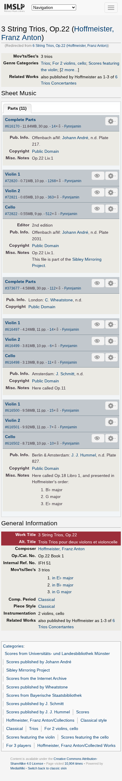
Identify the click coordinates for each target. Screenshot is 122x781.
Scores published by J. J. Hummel (38, 712)
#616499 (12, 346)
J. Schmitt (65, 373)
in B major (62, 585)
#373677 (12, 288)
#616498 (12, 362)
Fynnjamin (72, 126)
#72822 (11, 214)
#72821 (11, 197)
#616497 (12, 329)
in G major (62, 591)
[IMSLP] (16, 7)
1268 (52, 181)
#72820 (11, 181)
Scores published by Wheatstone (37, 687)
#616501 (12, 427)
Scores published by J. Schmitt (35, 703)
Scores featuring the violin (30, 737)
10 (52, 443)
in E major (62, 577)
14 (54, 126)
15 (51, 410)
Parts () (17, 108)
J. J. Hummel (83, 455)
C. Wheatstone (59, 300)
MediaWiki (17, 768)
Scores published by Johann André (38, 661)
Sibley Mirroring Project (28, 670)
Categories (13, 646)
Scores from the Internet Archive (36, 678)
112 (53, 288)
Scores (82, 712)
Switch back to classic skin (47, 768)
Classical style (94, 720)
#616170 (12, 126)
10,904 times (74, 763)
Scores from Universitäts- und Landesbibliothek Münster (57, 653)
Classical (46, 599)
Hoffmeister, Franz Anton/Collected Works (76, 745)
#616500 (12, 410)
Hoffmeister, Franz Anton (61, 548)
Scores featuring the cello (85, 737)
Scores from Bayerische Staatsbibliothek (44, 695)
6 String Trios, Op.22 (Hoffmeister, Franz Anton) (70, 46)
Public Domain (45, 151)
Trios (45, 63)
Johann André (75, 137)
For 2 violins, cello (69, 63)
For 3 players (18, 745)
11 (50, 362)
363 (51, 197)
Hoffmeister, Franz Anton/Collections (40, 720)
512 (49, 214)
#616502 (12, 443)
